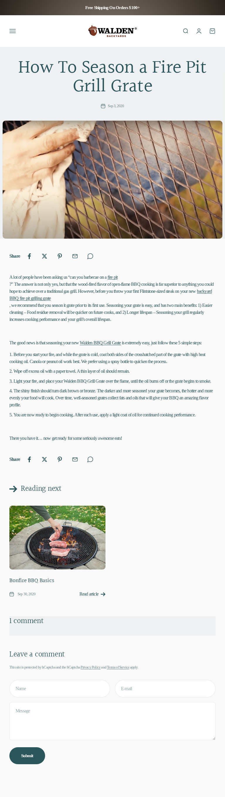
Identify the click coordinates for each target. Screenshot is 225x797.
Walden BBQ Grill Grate (100, 342)
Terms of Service (118, 667)
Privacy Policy (90, 667)
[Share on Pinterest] (60, 256)
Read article (88, 593)
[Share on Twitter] (44, 256)
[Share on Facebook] (29, 256)
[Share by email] (75, 256)
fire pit (113, 277)
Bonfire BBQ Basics (31, 580)
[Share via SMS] (90, 256)
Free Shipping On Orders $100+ (112, 7)
